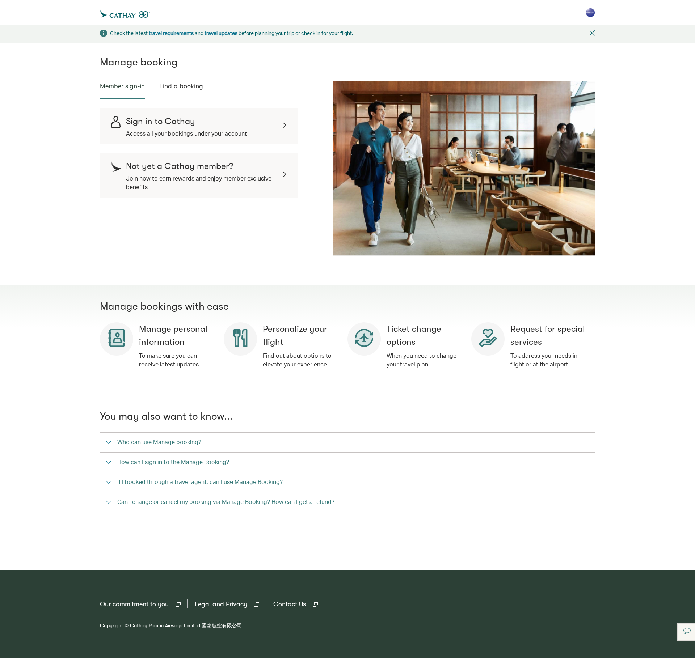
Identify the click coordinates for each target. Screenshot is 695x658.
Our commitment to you (140, 604)
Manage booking (139, 62)
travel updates (221, 33)
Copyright (111, 625)
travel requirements (171, 33)
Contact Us (295, 604)
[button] (592, 34)
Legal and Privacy (227, 604)
